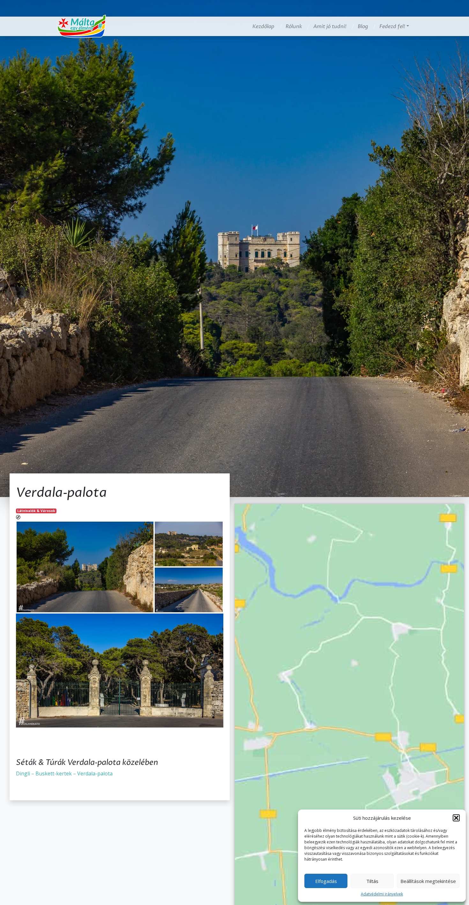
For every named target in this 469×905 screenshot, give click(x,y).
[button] (456, 818)
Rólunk (294, 26)
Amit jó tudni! (329, 26)
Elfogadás (326, 881)
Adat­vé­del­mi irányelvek (382, 894)
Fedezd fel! (392, 26)
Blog (363, 26)
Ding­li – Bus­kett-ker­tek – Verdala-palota (64, 773)
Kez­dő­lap (263, 26)
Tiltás (372, 881)
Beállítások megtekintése (428, 881)
